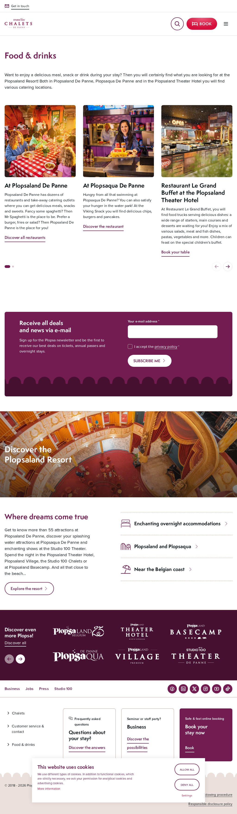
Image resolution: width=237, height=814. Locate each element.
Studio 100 (63, 688)
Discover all (15, 643)
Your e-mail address (142, 321)
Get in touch (20, 6)
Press (44, 688)
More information (48, 789)
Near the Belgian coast (159, 569)
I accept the (155, 346)
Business (12, 688)
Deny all (187, 785)
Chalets (18, 713)
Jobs (29, 688)
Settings (187, 795)
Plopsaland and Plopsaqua (162, 546)
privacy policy (166, 346)
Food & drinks (23, 744)
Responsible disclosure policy (210, 804)
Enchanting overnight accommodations (177, 523)
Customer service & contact (28, 728)
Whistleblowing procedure (213, 794)
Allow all (187, 769)
